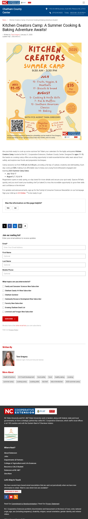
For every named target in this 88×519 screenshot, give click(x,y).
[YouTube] (11, 497)
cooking (70, 377)
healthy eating (59, 377)
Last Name (6, 261)
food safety (41, 377)
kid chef (45, 381)
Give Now (8, 474)
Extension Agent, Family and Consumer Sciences (30, 360)
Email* (5, 244)
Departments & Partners (13, 460)
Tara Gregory (15, 35)
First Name (6, 252)
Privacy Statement (52, 504)
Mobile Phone (7, 270)
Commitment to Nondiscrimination (24, 504)
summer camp (8, 381)
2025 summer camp (73, 381)
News (4, 20)
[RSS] (16, 497)
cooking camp (22, 381)
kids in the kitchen (57, 381)
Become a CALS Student (13, 467)
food (50, 377)
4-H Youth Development (26, 377)
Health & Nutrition (9, 377)
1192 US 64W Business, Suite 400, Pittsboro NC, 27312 (67, 9)
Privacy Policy (13, 330)
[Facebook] (6, 497)
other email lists (21, 325)
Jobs (6, 456)
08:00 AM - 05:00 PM (77, 13)
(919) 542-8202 (57, 13)
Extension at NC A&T (12, 470)
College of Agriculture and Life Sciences (20, 463)
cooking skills (34, 381)
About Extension (10, 453)
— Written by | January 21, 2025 (17, 35)
